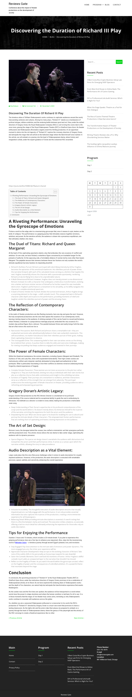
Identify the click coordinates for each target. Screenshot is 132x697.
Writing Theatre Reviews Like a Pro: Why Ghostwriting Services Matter (102, 136)
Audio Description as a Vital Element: (28, 210)
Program (97, 5)
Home (86, 5)
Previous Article (15, 618)
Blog (107, 5)
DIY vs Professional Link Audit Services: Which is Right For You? (104, 99)
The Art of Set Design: (22, 208)
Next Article (78, 618)
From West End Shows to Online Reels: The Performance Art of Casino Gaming (103, 90)
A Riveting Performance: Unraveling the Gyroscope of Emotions (34, 196)
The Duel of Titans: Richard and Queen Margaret (32, 198)
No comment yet (30, 106)
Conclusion (15, 215)
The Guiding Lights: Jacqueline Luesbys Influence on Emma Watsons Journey (102, 145)
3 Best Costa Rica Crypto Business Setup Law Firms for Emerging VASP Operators (104, 81)
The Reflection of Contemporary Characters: (30, 200)
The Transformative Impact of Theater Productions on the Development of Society (104, 127)
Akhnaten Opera (21, 543)
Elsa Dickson (14, 106)
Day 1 (89, 165)
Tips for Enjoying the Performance (27, 212)
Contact (117, 5)
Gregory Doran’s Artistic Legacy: (26, 205)
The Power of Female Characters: (26, 203)
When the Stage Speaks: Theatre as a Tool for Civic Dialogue (104, 108)
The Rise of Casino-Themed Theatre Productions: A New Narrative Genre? (101, 117)
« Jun (89, 215)
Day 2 (89, 171)
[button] (54, 192)
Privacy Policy (14, 668)
